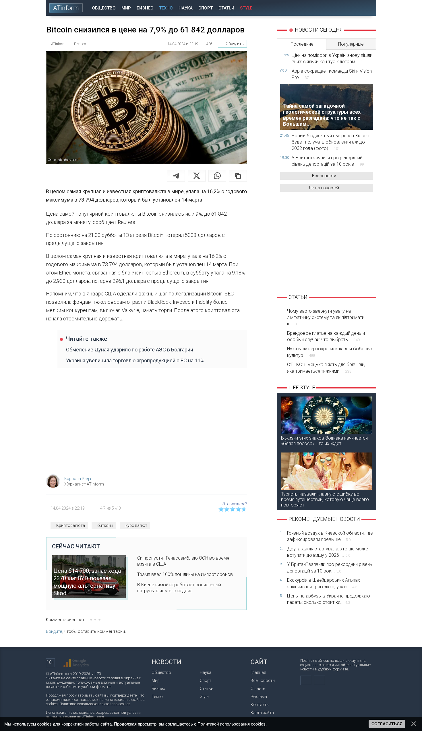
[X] (197, 176)
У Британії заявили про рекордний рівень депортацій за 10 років (328, 161)
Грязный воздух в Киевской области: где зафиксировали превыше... (330, 536)
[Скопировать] (238, 176)
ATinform (66, 7)
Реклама (259, 696)
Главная (258, 672)
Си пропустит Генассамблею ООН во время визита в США (183, 561)
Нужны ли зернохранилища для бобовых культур (330, 352)
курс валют (136, 525)
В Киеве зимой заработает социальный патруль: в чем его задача (179, 587)
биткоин (105, 525)
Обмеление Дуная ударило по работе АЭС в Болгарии (129, 350)
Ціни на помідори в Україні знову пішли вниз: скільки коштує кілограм (332, 58)
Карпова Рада (77, 478)
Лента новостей (324, 187)
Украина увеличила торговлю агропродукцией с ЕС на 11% (135, 360)
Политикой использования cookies (232, 724)
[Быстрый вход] (351, 8)
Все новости (324, 175)
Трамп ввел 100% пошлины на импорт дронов (185, 574)
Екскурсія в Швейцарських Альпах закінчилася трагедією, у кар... (323, 583)
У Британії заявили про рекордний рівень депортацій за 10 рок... (329, 567)
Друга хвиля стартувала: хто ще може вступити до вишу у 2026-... (327, 552)
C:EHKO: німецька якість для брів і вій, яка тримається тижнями (326, 368)
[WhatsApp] (217, 176)
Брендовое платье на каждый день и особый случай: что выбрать (326, 336)
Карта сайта (262, 712)
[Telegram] (176, 176)
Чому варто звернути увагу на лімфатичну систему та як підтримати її (325, 317)
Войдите (54, 631)
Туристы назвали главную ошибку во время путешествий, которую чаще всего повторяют (325, 499)
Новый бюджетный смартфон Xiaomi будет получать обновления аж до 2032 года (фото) (330, 142)
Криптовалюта (70, 525)
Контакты (260, 704)
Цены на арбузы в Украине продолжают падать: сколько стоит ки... (329, 599)
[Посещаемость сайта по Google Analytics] (76, 663)
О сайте (258, 688)
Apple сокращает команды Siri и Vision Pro (332, 74)
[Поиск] (368, 8)
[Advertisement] (146, 424)
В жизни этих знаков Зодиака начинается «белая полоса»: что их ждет (324, 440)
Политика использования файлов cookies (94, 704)
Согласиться (386, 724)
